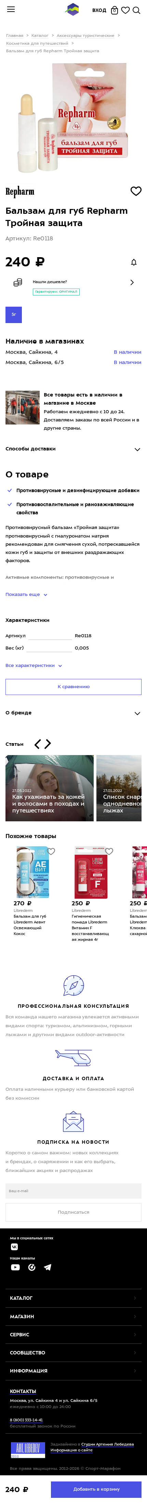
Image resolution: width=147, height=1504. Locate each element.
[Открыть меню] (11, 10)
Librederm (23, 911)
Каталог (40, 36)
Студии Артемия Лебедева (107, 1445)
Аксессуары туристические (86, 36)
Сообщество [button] (27, 1352)
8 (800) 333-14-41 (26, 1420)
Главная (14, 36)
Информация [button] (29, 1371)
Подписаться (73, 1212)
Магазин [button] (22, 1316)
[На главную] (72, 10)
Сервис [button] (19, 1334)
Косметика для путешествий (37, 44)
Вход (99, 10)
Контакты (23, 1391)
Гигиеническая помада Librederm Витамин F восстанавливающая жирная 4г (90, 928)
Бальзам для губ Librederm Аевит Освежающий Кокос (30, 925)
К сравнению (74, 686)
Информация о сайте (72, 1450)
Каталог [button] (21, 1298)
